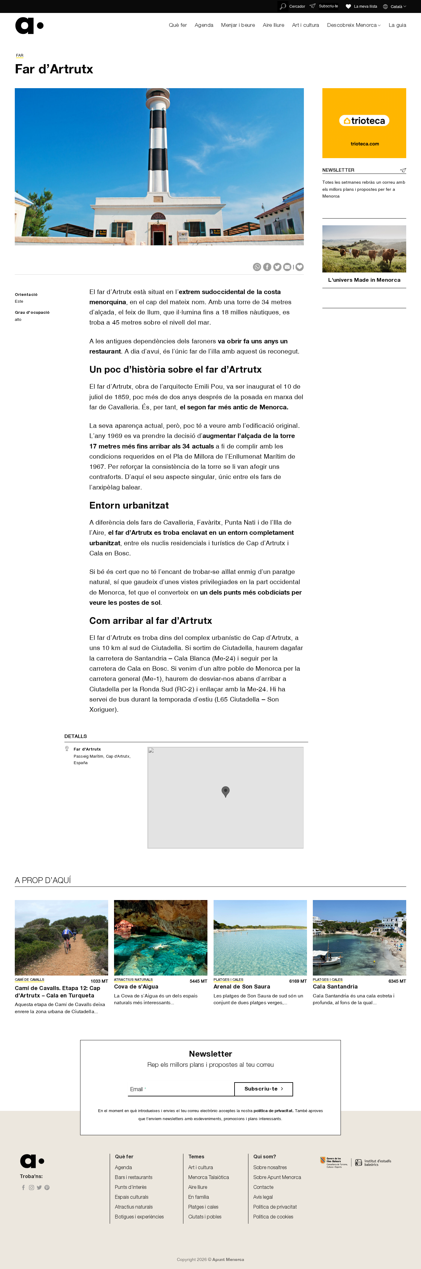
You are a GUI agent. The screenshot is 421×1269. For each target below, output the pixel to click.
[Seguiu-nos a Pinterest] (47, 1188)
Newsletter (338, 170)
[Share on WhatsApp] (257, 267)
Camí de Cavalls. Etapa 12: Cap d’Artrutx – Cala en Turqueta (57, 992)
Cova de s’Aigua (136, 987)
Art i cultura (305, 25)
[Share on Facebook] (267, 267)
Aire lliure (273, 25)
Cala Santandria (335, 987)
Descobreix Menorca (352, 25)
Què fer (178, 25)
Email (138, 1090)
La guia (397, 25)
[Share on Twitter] (277, 267)
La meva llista (365, 6)
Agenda (204, 25)
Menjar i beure (238, 25)
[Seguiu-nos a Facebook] (23, 1188)
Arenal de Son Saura (242, 987)
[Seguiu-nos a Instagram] (31, 1188)
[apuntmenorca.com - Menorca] (29, 25)
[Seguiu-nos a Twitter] (39, 1188)
